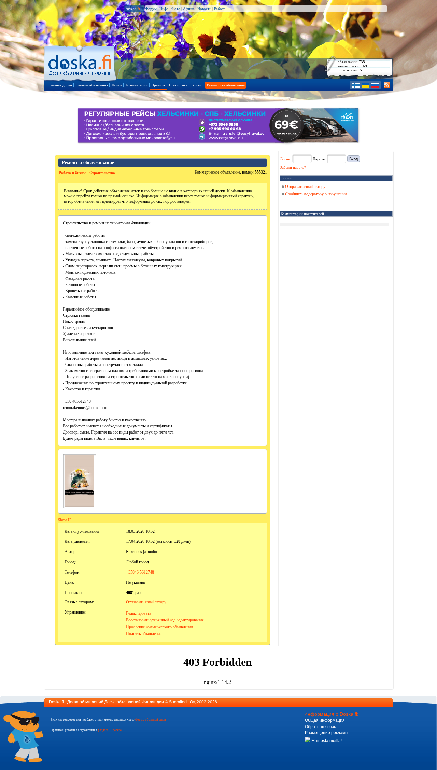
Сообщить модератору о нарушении (315, 194)
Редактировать (138, 613)
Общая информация (325, 720)
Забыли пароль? (293, 167)
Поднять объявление (143, 633)
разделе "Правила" (110, 730)
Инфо (164, 8)
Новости (204, 8)
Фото (175, 8)
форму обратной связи (150, 719)
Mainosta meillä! (326, 740)
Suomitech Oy (182, 702)
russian (133, 8)
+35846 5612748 (140, 572)
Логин (285, 159)
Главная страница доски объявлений (80, 62)
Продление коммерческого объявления (159, 626)
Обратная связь (320, 726)
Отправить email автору (146, 602)
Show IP (64, 520)
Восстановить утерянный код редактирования (165, 620)
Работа (219, 8)
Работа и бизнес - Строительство (87, 172)
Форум (151, 8)
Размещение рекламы (326, 732)
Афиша (189, 8)
